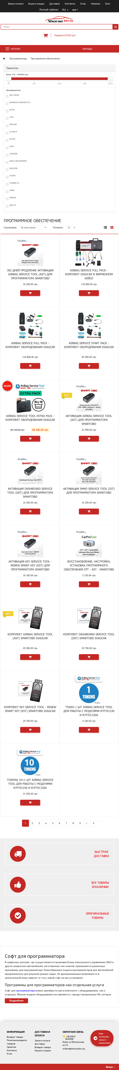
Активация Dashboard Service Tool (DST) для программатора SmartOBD (30, 492)
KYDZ (11, 146)
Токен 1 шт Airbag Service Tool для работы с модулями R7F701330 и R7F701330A (89, 711)
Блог (107, 3)
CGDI (11, 117)
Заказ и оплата (15, 3)
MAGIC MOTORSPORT (18, 161)
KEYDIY (12, 139)
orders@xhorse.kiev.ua (74, 1048)
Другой (12, 205)
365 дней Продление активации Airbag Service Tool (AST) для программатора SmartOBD (30, 274)
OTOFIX (12, 175)
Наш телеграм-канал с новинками (104, 1038)
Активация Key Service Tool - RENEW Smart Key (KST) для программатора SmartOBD (30, 565)
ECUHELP (13, 131)
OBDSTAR (13, 168)
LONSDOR (13, 153)
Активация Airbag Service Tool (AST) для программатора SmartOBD (89, 420)
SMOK (11, 190)
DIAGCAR (13, 124)
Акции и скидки (36, 3)
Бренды (87, 48)
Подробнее (16, 1000)
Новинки (95, 3)
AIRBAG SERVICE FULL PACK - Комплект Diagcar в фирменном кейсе (89, 274)
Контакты (70, 3)
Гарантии (11, 1047)
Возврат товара (15, 1037)
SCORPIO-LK (14, 183)
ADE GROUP (14, 95)
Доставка (54, 3)
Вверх (110, 1066)
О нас (83, 3)
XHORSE (12, 197)
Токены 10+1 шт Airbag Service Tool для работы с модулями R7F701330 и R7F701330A (30, 783)
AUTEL (12, 109)
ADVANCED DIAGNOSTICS (19, 102)
